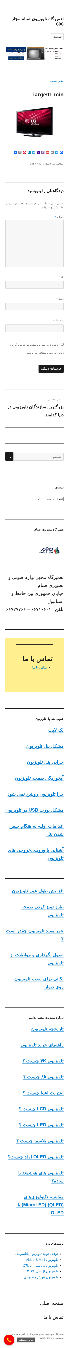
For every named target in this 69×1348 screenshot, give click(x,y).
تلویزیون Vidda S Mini (42, 1260)
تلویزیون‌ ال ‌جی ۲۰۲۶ (42, 1271)
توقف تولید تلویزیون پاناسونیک (36, 1254)
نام (61, 277)
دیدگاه (59, 216)
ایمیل (60, 298)
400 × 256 (35, 163)
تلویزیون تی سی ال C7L (40, 1265)
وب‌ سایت (58, 320)
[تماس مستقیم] (9, 1340)
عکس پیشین (57, 81)
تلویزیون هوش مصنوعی (41, 1277)
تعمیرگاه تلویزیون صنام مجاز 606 (46, 1334)
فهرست (57, 36)
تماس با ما (39, 667)
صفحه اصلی (52, 1303)
